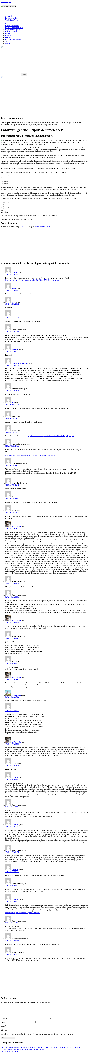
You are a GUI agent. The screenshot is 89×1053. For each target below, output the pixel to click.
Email (3, 1026)
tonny (14, 288)
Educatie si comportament (14, 28)
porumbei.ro (9, 16)
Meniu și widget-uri (10, 6)
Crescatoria (9, 24)
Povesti (7, 33)
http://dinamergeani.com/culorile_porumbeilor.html (22, 913)
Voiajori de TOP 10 (12, 20)
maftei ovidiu (16, 526)
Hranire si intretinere (12, 26)
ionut (14, 302)
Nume (3, 1022)
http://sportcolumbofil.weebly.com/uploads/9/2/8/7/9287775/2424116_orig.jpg (32, 280)
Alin (13, 402)
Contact (8, 43)
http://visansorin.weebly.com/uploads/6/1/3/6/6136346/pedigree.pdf (51, 436)
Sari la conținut (6, 2)
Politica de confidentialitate (10, 1051)
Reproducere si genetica (13, 30)
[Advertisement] (44, 243)
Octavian (15, 777)
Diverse (8, 35)
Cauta (3, 72)
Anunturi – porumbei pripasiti (15, 22)
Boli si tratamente (11, 32)
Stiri (6, 41)
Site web (4, 1030)
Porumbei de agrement (13, 39)
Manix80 (15, 349)
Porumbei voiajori (11, 18)
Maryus (14, 272)
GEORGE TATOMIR (20, 363)
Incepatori (8, 37)
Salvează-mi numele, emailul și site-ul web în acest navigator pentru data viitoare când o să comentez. (38, 1034)
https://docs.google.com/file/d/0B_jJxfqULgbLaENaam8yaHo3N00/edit (30, 455)
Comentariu (5, 1018)
